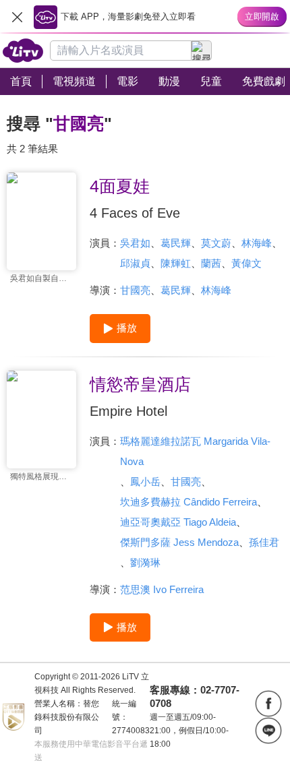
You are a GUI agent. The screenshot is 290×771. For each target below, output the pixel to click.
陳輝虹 (176, 263)
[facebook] (268, 703)
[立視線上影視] (23, 50)
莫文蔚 (216, 243)
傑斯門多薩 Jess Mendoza (179, 542)
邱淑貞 (135, 263)
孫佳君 (264, 542)
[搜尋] (202, 50)
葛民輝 (176, 243)
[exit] (17, 17)
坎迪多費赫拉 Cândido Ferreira (188, 501)
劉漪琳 (145, 562)
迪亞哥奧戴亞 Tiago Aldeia (178, 522)
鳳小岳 (145, 481)
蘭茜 (211, 263)
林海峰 (256, 243)
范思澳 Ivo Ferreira (162, 589)
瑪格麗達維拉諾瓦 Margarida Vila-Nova (195, 451)
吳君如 (135, 243)
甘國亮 (135, 290)
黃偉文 (246, 263)
